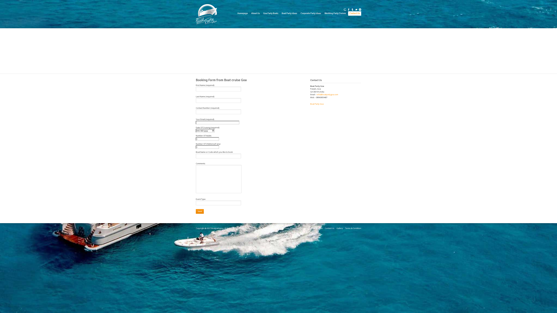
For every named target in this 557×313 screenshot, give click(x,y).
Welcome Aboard (272, 228)
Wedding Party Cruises (335, 13)
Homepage (242, 13)
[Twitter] (356, 9)
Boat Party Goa (317, 104)
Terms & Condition (353, 228)
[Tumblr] (352, 9)
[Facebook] (349, 9)
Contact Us (354, 13)
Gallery (340, 228)
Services (286, 228)
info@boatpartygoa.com (327, 94)
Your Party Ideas (315, 228)
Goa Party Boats (270, 13)
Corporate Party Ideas (311, 13)
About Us (255, 13)
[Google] (345, 9)
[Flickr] (360, 9)
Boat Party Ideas (289, 13)
